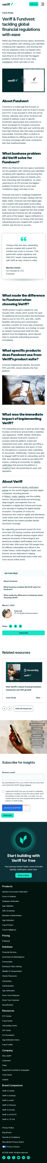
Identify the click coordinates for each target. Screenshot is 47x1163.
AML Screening (8, 911)
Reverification (7, 1005)
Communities (7, 962)
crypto (14, 496)
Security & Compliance (11, 1137)
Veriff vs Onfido (8, 1091)
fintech (7, 496)
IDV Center (6, 1030)
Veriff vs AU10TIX (9, 1114)
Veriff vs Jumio (8, 1100)
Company (7, 1050)
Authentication (8, 986)
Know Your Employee (10, 995)
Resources (8, 1010)
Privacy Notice (25, 785)
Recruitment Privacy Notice (13, 1142)
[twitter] (20, 626)
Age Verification (8, 991)
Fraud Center (7, 1021)
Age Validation (8, 906)
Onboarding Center (9, 1026)
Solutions (7, 946)
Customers (6, 1060)
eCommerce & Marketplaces (13, 957)
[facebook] (15, 626)
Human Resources (9, 976)
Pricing (6, 935)
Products (7, 886)
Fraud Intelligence (9, 930)
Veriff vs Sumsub (9, 1095)
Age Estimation (8, 920)
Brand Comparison (12, 1085)
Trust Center (7, 1075)
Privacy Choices (13, 1147)
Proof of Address (9, 896)
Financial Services (9, 952)
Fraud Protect (7, 925)
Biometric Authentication (12, 915)
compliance (7, 62)
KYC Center (6, 1016)
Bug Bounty (7, 1132)
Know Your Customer (10, 1000)
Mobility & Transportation (12, 971)
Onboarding (6, 981)
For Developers (8, 1035)
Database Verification (10, 901)
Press (4, 1065)
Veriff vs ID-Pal (8, 1119)
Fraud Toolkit (7, 1045)
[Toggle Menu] (42, 4)
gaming (21, 496)
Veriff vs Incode (8, 1110)
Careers (5, 1079)
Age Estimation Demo (10, 1040)
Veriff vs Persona (9, 1105)
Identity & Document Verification (15, 892)
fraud (16, 189)
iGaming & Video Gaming (12, 966)
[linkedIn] (10, 626)
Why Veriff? (6, 1056)
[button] (4, 708)
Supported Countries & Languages (15, 1070)
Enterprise (6, 941)
